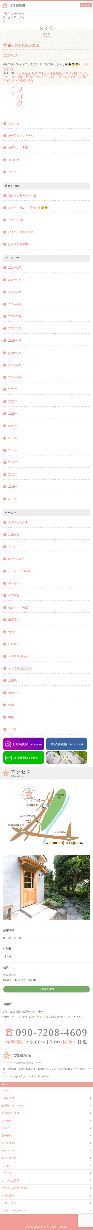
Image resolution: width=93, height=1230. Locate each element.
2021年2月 (14, 352)
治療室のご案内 (18, 147)
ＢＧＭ (12, 729)
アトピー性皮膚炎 (49, 73)
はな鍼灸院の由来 (19, 244)
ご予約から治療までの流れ (16, 1188)
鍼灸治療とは (9, 1158)
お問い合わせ (9, 1203)
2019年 (12, 438)
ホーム (5, 1090)
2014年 (12, 498)
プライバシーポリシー (14, 1210)
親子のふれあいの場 (23, 45)
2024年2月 (14, 267)
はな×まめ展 (16, 558)
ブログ (12, 172)
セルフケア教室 (18, 607)
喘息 (21, 76)
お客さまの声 (9, 1143)
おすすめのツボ (18, 522)
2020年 (12, 425)
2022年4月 (14, 292)
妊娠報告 (13, 644)
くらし (12, 546)
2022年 (12, 401)
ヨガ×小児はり (17, 219)
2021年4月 (14, 340)
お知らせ (24, 73)
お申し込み (8, 1195)
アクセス (7, 1173)
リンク (5, 1165)
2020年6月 (14, 365)
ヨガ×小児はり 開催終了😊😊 (28, 207)
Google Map (46, 989)
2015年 (12, 486)
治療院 (12, 680)
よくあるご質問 (10, 1180)
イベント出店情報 (19, 571)
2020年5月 (14, 377)
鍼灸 (30, 80)
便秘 (13, 76)
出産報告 (13, 619)
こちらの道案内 (44, 1017)
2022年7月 (14, 279)
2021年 (12, 413)
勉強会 (12, 631)
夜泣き (39, 76)
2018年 (12, 450)
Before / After (9, 1150)
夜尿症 (29, 76)
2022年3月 (14, 304)
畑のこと (13, 692)
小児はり (51, 76)
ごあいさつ (15, 123)
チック (83, 73)
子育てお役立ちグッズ (22, 668)
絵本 (11, 704)
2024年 (12, 389)
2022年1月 (14, 328)
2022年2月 (14, 316)
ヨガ (6, 76)
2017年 (12, 462)
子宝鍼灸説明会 (18, 656)
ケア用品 (13, 595)
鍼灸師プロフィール (21, 135)
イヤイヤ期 (70, 73)
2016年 (12, 474)
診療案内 (7, 1135)
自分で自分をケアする (22, 195)
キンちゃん (15, 583)
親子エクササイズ (70, 76)
